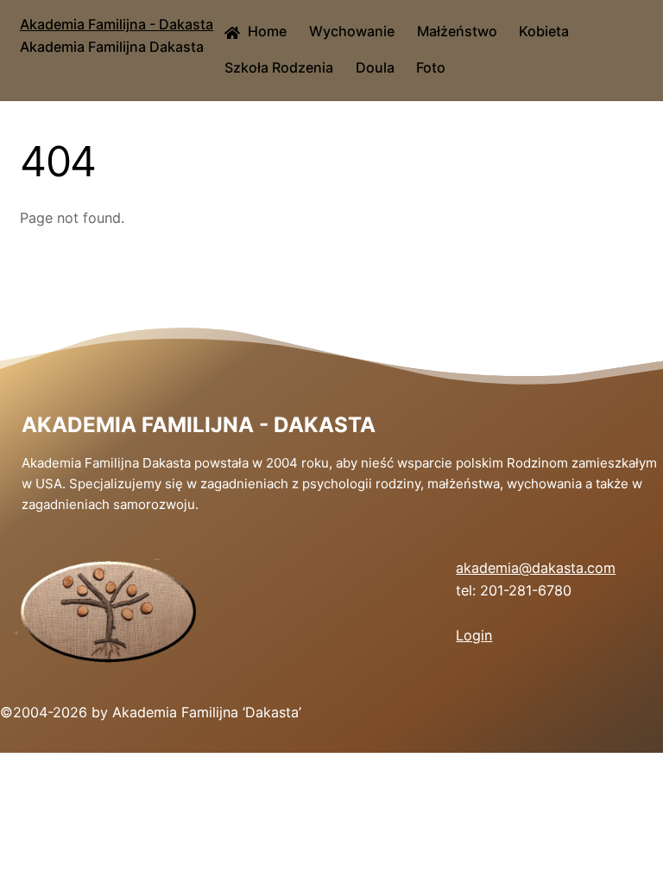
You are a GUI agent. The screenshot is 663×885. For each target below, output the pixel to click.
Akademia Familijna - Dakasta (199, 424)
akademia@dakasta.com (536, 567)
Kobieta (544, 31)
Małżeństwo (457, 31)
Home (265, 31)
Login (474, 635)
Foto (430, 67)
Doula (375, 67)
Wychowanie (352, 31)
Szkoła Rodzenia (278, 67)
